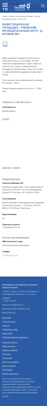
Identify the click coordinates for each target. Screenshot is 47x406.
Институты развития (10, 362)
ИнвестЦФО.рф (8, 313)
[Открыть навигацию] (43, 5)
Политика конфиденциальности (15, 337)
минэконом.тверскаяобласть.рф (16, 309)
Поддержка (7, 358)
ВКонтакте (6, 318)
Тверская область (10, 342)
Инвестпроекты (8, 346)
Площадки (6, 354)
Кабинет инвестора (10, 374)
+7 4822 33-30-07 (9, 301)
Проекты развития (10, 350)
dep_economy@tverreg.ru (12, 305)
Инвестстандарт (9, 366)
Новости (5, 325)
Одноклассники (8, 322)
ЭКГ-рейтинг (7, 370)
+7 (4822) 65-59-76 (10, 255)
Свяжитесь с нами (10, 329)
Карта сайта (7, 333)
